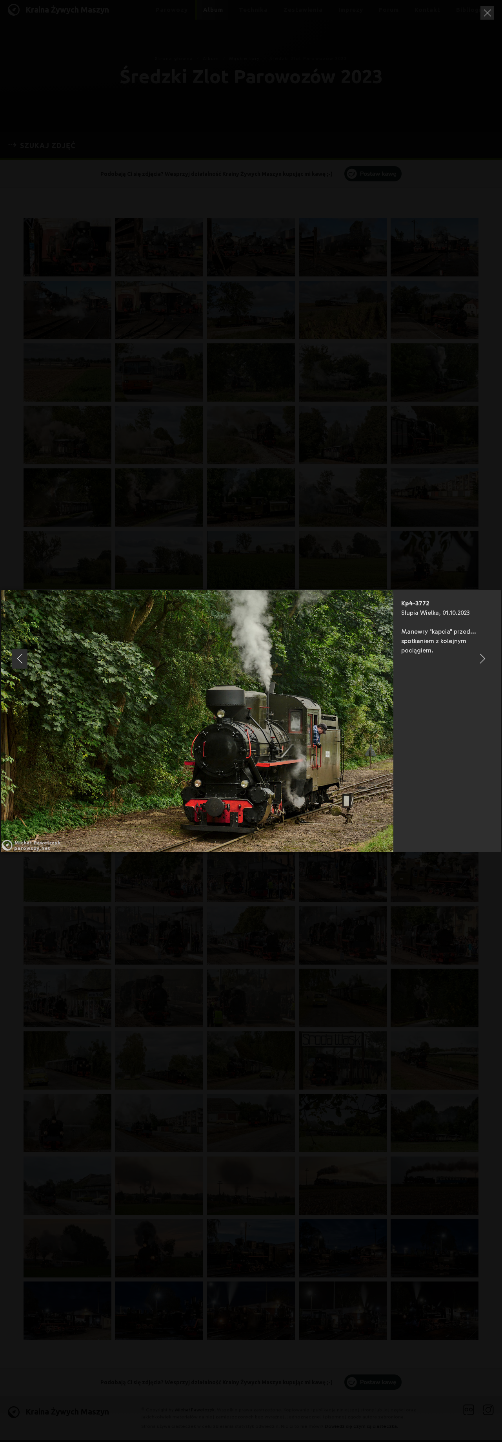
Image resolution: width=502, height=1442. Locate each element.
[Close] (487, 13)
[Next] (482, 659)
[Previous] (19, 659)
